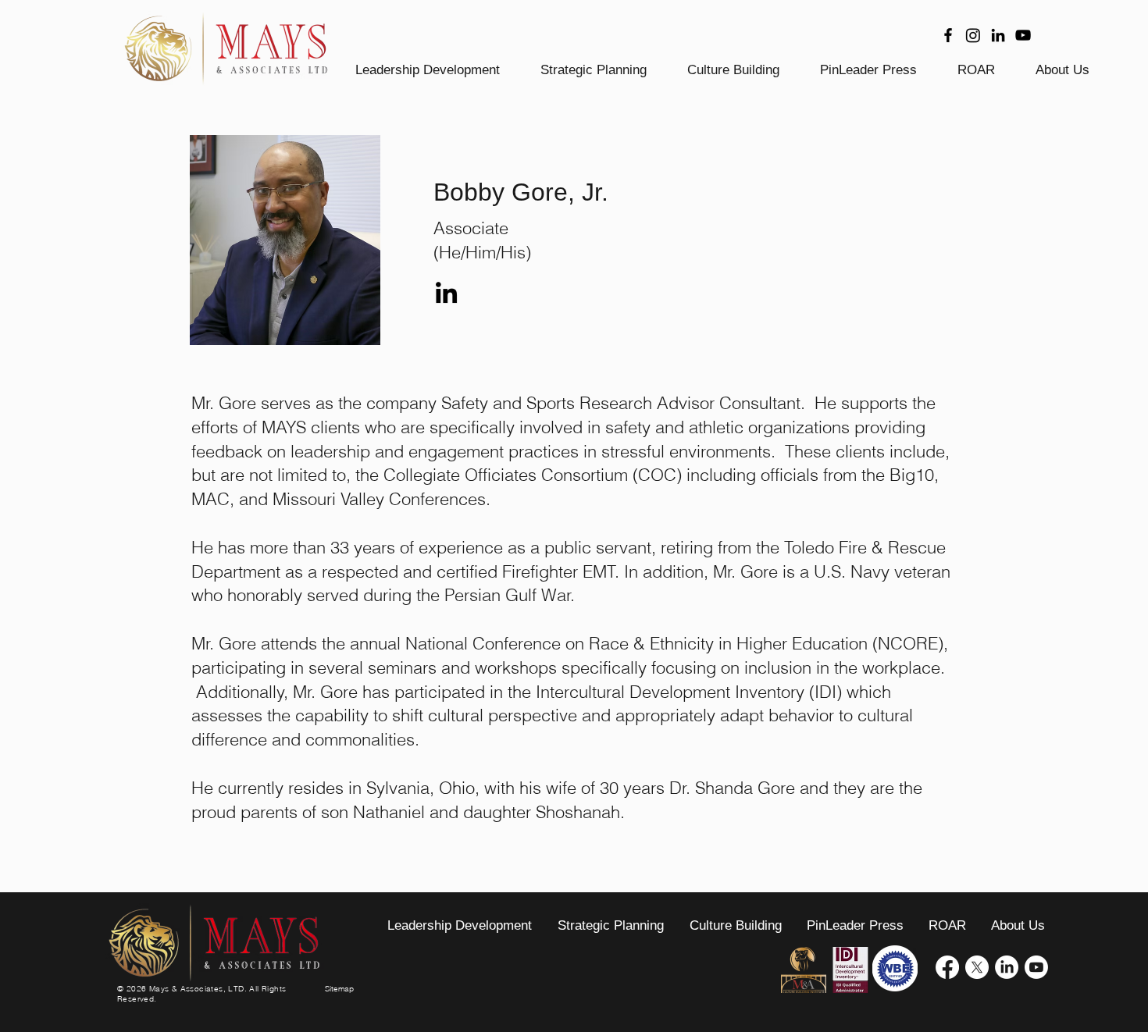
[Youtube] (1036, 967)
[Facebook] (948, 35)
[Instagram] (973, 35)
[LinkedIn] (998, 35)
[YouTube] (1023, 35)
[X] (977, 967)
